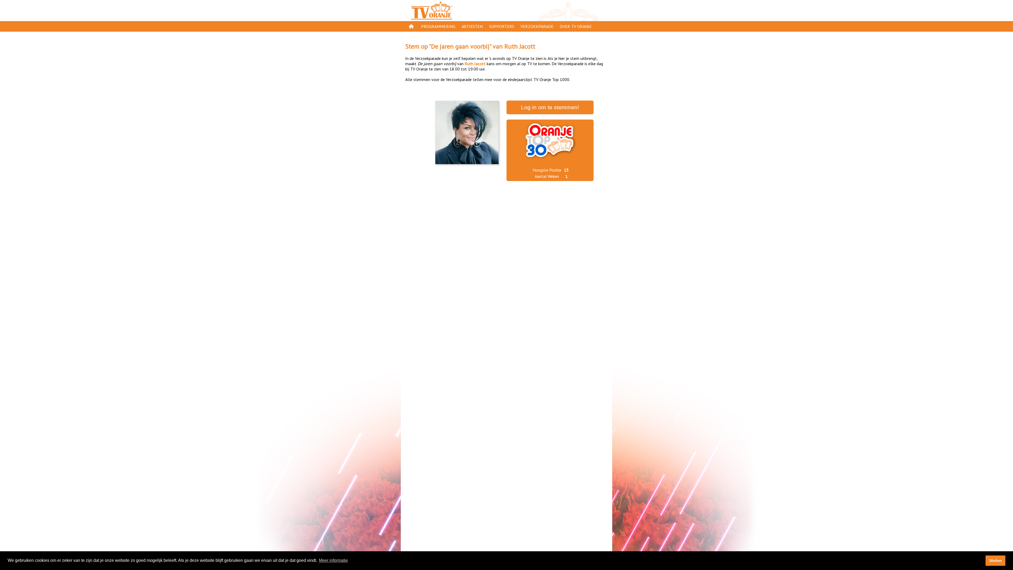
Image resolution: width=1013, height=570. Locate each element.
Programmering (438, 26)
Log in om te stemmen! (550, 107)
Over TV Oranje (576, 26)
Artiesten (472, 26)
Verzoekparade (536, 26)
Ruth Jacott (519, 46)
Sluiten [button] (995, 560)
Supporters (501, 26)
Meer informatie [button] (333, 560)
